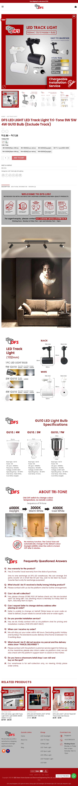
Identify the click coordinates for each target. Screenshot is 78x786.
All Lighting (20, 171)
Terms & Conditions (67, 777)
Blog (47, 775)
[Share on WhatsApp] (3, 175)
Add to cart (19, 158)
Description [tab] (5, 186)
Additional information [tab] (19, 186)
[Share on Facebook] (6, 175)
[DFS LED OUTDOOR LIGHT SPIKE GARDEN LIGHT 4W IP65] (39, 698)
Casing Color (5, 139)
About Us (37, 775)
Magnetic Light (67, 783)
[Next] (72, 51)
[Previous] (5, 51)
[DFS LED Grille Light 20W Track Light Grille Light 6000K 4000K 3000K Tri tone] (13, 698)
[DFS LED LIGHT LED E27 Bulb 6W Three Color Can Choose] (65, 698)
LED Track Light (12, 116)
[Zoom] (4, 87)
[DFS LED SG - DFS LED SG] (39, 6)
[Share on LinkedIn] (20, 175)
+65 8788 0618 (69, 740)
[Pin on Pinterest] (16, 175)
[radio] (3, 142)
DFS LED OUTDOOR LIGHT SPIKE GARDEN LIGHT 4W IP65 (38, 715)
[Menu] (2, 6)
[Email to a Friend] (13, 175)
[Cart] (76, 7)
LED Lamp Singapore (12, 783)
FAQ (43, 775)
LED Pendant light (49, 783)
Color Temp (5, 145)
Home (3, 116)
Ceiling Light (32, 783)
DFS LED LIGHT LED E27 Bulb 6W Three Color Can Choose (64, 715)
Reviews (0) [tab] (32, 186)
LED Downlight (40, 783)
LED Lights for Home (23, 783)
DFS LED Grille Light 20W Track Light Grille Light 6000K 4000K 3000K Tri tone (12, 716)
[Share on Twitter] (10, 175)
